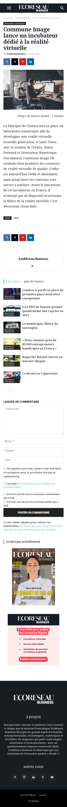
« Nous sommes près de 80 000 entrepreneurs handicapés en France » (39, 344)
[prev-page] (5, 390)
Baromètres (22, 18)
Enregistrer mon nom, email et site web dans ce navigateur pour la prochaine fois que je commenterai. (32, 472)
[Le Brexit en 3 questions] (12, 377)
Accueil (7, 18)
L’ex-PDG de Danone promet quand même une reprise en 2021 (42, 311)
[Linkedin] (30, 61)
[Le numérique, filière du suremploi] (12, 327)
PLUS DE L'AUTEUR (34, 281)
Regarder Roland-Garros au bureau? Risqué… (42, 359)
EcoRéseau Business (16, 54)
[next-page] (11, 390)
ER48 (16, 218)
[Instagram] (24, 777)
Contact (42, 795)
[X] (14, 61)
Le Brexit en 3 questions (40, 373)
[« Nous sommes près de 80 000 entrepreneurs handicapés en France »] (12, 344)
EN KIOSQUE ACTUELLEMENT (23, 541)
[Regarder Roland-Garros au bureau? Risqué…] (12, 361)
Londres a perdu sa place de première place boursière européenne (42, 294)
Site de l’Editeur (28, 795)
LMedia (34, 801)
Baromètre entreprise (46, 18)
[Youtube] (52, 777)
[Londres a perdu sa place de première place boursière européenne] (12, 294)
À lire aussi (13, 281)
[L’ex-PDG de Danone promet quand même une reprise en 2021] (12, 311)
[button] (8, 8)
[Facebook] (6, 61)
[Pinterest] (22, 61)
